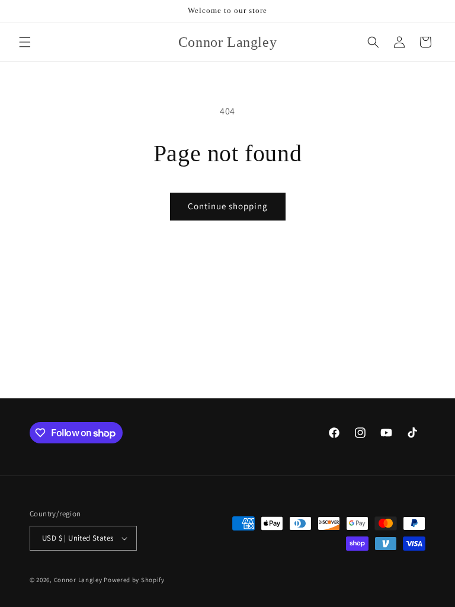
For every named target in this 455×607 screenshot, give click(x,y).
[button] (25, 42)
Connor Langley (78, 580)
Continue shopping (228, 206)
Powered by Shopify (134, 580)
